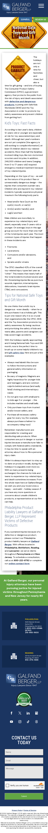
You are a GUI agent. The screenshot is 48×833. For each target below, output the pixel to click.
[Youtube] (11, 722)
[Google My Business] (36, 713)
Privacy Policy (17, 810)
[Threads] (36, 722)
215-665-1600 (32, 632)
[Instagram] (20, 722)
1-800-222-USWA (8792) (33, 629)
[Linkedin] (28, 713)
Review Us (40, 19)
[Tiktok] (28, 722)
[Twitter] (20, 713)
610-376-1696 (31, 660)
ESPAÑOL (25, 19)
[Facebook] (11, 713)
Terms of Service (30, 810)
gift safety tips (16, 352)
